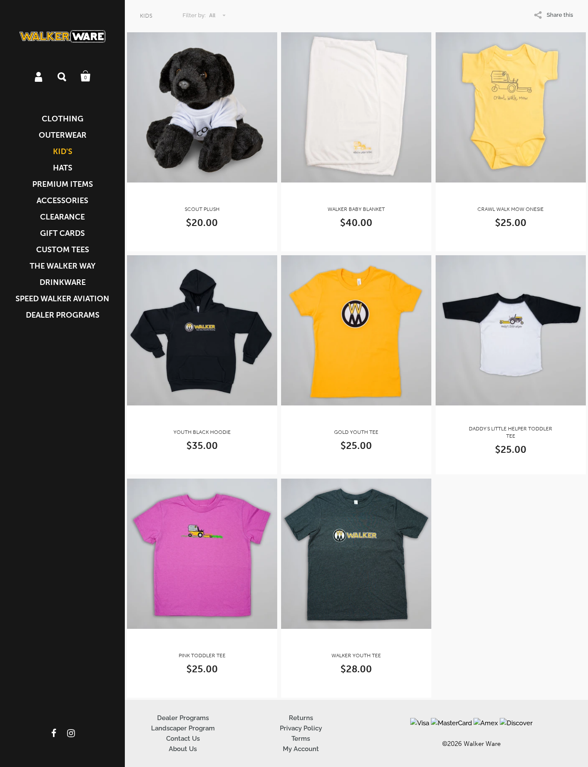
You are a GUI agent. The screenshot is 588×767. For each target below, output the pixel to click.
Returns (301, 718)
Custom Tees (62, 249)
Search (62, 76)
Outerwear (63, 135)
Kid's (62, 151)
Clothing (63, 119)
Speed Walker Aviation (62, 298)
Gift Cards (62, 233)
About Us (183, 749)
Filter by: (194, 15)
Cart (85, 76)
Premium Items (62, 184)
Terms (300, 738)
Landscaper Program (183, 728)
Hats (62, 168)
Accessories (62, 200)
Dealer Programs (62, 315)
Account (39, 76)
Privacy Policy (301, 728)
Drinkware (63, 282)
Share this (560, 15)
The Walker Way (63, 266)
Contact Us (183, 738)
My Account (301, 749)
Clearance (62, 217)
